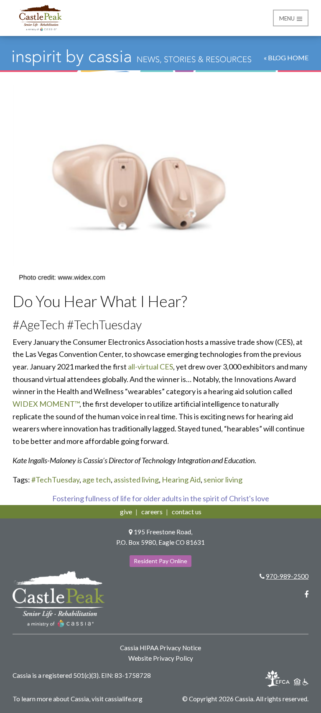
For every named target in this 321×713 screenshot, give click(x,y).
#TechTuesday (55, 479)
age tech (96, 479)
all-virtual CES (150, 366)
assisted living (136, 479)
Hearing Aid (181, 479)
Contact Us (186, 512)
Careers (152, 512)
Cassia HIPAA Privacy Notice (160, 647)
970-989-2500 (287, 576)
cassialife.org (124, 699)
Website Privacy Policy (160, 658)
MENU (287, 18)
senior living (223, 479)
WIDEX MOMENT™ (46, 403)
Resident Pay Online (160, 560)
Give (126, 512)
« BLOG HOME (286, 58)
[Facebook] (306, 594)
